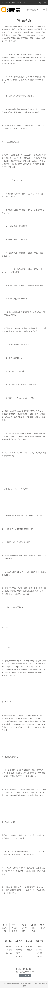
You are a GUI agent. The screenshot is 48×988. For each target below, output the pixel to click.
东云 (23, 2)
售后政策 (19, 946)
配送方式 (9, 950)
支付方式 (9, 953)
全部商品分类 (30, 9)
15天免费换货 (24, 928)
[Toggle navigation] (44, 9)
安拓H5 (18, 2)
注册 (44, 2)
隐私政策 (19, 956)
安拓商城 (5, 2)
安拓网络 (12, 2)
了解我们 (39, 946)
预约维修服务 (5, 928)
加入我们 (39, 950)
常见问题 (29, 946)
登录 (39, 2)
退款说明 (19, 950)
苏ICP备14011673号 (31, 983)
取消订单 (19, 953)
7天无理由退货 (14, 928)
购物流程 (9, 946)
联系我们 (39, 956)
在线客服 (26, 975)
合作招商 (39, 953)
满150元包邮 (33, 928)
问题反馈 (29, 950)
